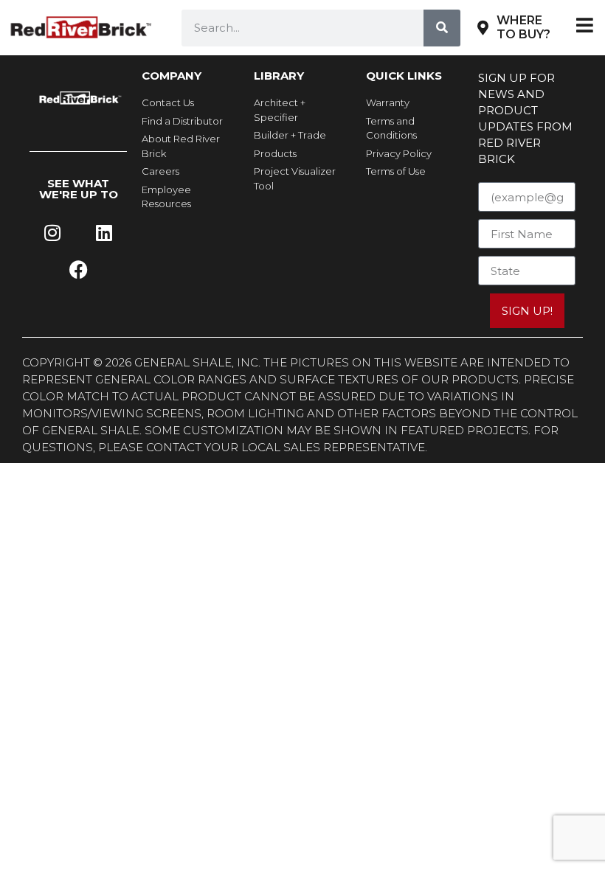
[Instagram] (52, 233)
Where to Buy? (523, 27)
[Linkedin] (104, 233)
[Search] (442, 28)
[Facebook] (78, 269)
